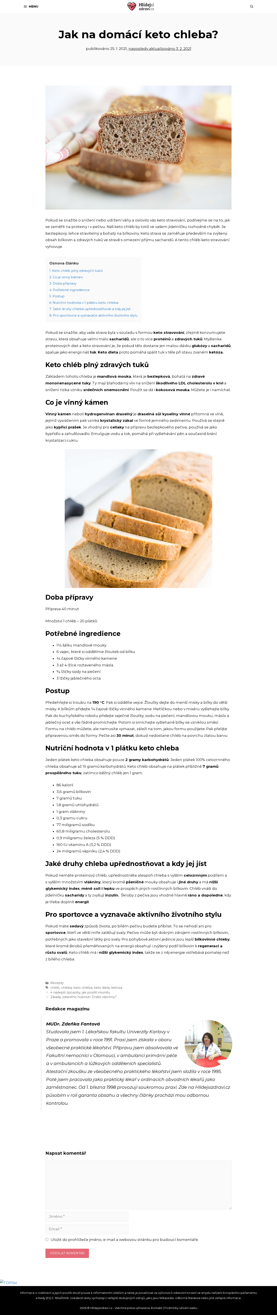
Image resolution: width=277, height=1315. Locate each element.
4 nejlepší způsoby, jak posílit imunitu (80, 992)
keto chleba (82, 988)
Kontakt (156, 1308)
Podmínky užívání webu (180, 1308)
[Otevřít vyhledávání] (252, 6)
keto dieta (102, 988)
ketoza (116, 988)
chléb (55, 988)
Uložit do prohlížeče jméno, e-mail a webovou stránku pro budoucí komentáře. (125, 1239)
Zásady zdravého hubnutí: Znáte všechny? (83, 997)
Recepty (57, 983)
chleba (66, 988)
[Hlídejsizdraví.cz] (140, 6)
